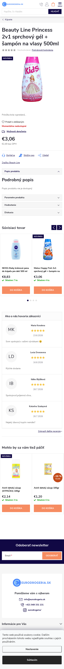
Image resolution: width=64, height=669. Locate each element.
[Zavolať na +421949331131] (41, 4)
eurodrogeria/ (34, 610)
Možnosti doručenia (16, 131)
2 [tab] (30, 300)
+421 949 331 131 (34, 604)
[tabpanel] (16, 265)
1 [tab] (28, 300)
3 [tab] (33, 300)
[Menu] (60, 4)
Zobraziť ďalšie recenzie (49, 431)
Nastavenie (32, 649)
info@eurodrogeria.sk (34, 599)
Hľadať (55, 11)
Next (59, 227)
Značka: (11, 162)
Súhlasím (32, 660)
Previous (53, 227)
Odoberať (52, 555)
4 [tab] (36, 300)
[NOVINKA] (48, 249)
